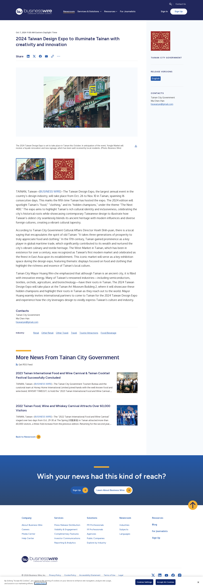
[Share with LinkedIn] (28, 56)
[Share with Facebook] (40, 56)
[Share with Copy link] (52, 56)
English (156, 78)
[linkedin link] (159, 575)
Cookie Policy (40, 583)
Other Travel (62, 332)
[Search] (170, 4)
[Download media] (136, 146)
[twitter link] (153, 575)
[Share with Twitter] (34, 56)
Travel (74, 332)
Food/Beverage (108, 332)
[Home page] (34, 11)
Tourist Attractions (88, 332)
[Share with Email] (46, 56)
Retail (36, 332)
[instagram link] (179, 575)
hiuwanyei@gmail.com (27, 322)
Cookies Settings (144, 582)
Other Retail (47, 332)
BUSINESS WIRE (50, 191)
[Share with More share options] (58, 56)
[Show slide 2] (64, 169)
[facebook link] (173, 575)
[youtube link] (166, 575)
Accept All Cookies (165, 582)
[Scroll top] (192, 505)
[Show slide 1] (31, 169)
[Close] (198, 582)
